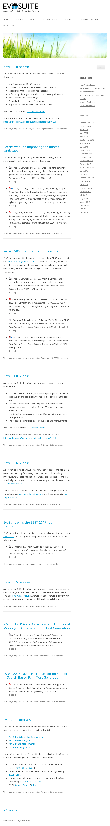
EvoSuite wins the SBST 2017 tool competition (28, 524)
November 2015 (86, 160)
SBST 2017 (8, 536)
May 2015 (84, 174)
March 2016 (85, 150)
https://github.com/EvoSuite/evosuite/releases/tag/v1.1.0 (29, 438)
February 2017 (86, 136)
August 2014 (85, 181)
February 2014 (86, 188)
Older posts (10, 810)
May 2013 (84, 198)
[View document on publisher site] (12, 188)
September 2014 (87, 177)
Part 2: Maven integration (20, 740)
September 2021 (87, 122)
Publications (69, 19)
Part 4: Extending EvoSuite (21, 747)
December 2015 (86, 157)
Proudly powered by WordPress (16, 821)
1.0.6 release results (12, 483)
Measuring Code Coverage (30, 494)
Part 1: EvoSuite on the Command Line (27, 737)
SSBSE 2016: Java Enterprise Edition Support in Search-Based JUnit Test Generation (36, 675)
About (33, 19)
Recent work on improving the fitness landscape (31, 148)
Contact (19, 19)
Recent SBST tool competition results (30, 251)
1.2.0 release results (36, 111)
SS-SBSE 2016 (27, 781)
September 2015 (87, 167)
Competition (30, 564)
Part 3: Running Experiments (22, 743)
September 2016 (87, 140)
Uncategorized (31, 128)
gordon (64, 128)
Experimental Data (89, 19)
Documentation (49, 19)
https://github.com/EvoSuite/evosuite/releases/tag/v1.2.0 (29, 121)
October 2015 (85, 164)
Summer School (22, 785)
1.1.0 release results (36, 427)
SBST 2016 (22, 768)
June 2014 (84, 184)
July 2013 (83, 195)
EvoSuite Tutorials (17, 719)
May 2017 (84, 133)
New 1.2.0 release (16, 67)
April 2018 (84, 129)
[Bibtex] (12, 181)
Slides (31, 768)
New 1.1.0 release (16, 376)
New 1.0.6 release (16, 463)
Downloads (9, 26)
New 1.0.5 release (16, 582)
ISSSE (11, 774)
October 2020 (85, 126)
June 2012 (84, 212)
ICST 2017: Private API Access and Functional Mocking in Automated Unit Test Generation (36, 626)
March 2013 (85, 202)
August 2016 (85, 143)
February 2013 (86, 205)
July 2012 (83, 208)
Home (6, 19)
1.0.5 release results (21, 595)
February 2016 (86, 153)
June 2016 (84, 147)
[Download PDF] (10, 167)
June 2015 (84, 171)
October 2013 (85, 191)
